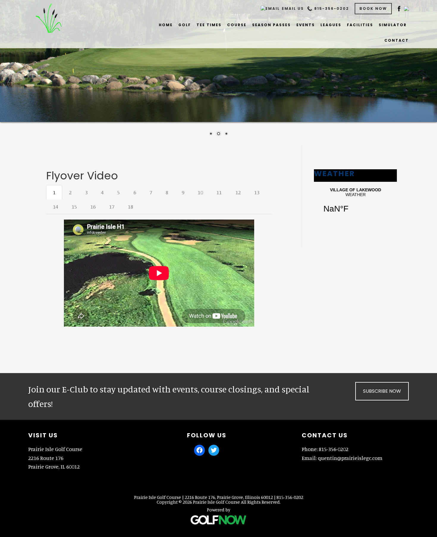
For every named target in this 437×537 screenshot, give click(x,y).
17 (111, 206)
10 (200, 192)
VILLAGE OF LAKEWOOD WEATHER (355, 204)
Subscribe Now (382, 391)
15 (74, 206)
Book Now (373, 8)
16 (93, 206)
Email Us (293, 8)
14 (55, 206)
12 (238, 192)
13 (257, 192)
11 (219, 192)
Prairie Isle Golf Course (49, 18)
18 (130, 206)
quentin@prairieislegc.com (350, 458)
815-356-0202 (331, 8)
